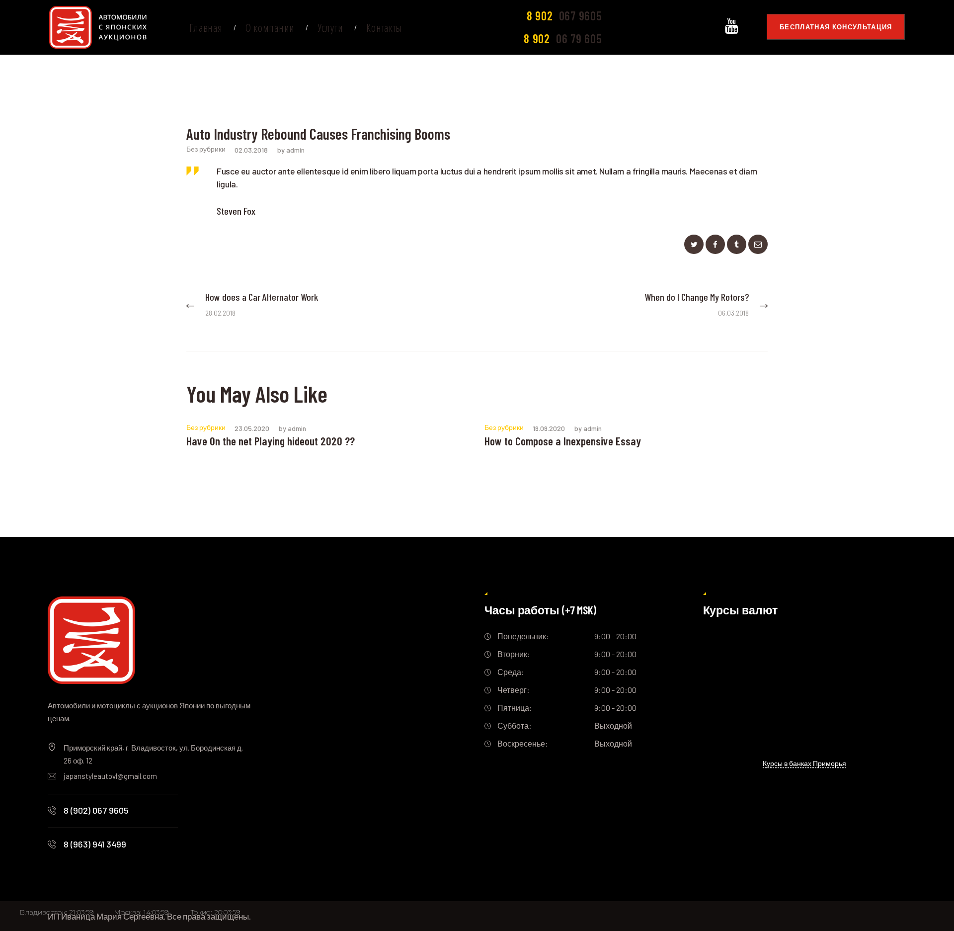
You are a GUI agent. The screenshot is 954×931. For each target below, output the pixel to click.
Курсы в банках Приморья (804, 763)
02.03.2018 (251, 150)
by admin (291, 150)
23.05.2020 (252, 428)
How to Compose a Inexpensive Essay (562, 440)
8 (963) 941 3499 (95, 844)
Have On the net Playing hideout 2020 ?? (270, 440)
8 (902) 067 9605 (96, 810)
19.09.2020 (549, 428)
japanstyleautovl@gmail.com (110, 775)
